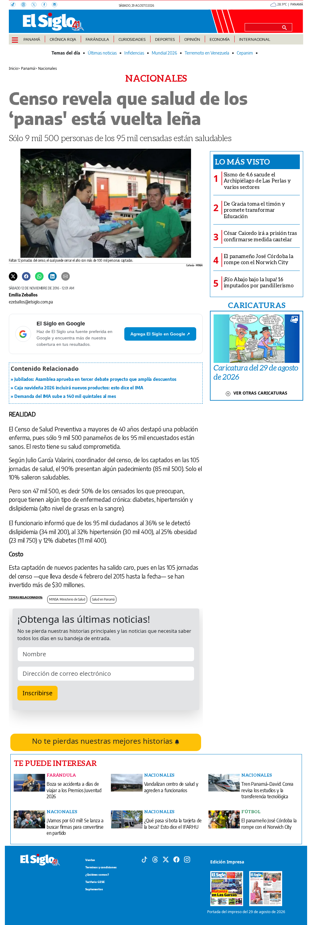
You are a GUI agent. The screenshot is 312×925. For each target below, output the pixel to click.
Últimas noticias (102, 52)
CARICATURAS (256, 305)
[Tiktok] (144, 859)
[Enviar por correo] (65, 276)
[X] (36, 5)
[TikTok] (15, 5)
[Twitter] (13, 276)
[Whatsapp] (39, 276)
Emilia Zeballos (23, 294)
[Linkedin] (52, 276)
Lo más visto (242, 161)
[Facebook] (46, 5)
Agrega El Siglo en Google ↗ (160, 333)
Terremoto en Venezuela (207, 52)
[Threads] (26, 5)
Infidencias (134, 52)
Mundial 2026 (164, 52)
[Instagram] (56, 5)
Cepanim (245, 52)
